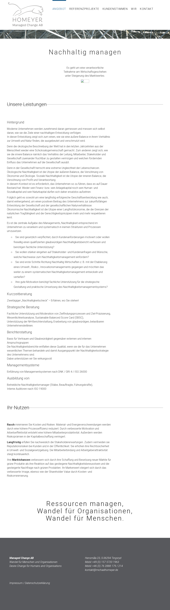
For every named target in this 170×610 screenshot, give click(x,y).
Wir (134, 8)
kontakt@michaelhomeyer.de (101, 570)
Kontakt (146, 8)
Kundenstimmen (115, 8)
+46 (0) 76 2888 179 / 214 (107, 566)
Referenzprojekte (84, 8)
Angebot (59, 8)
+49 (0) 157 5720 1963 (105, 562)
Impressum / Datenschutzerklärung (29, 583)
